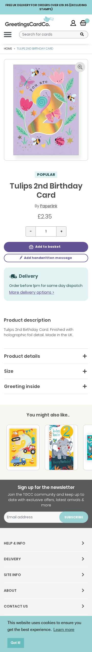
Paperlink (48, 206)
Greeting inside (22, 386)
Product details (22, 356)
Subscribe (73, 517)
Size (8, 371)
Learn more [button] (63, 630)
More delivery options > (31, 292)
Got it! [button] (15, 642)
